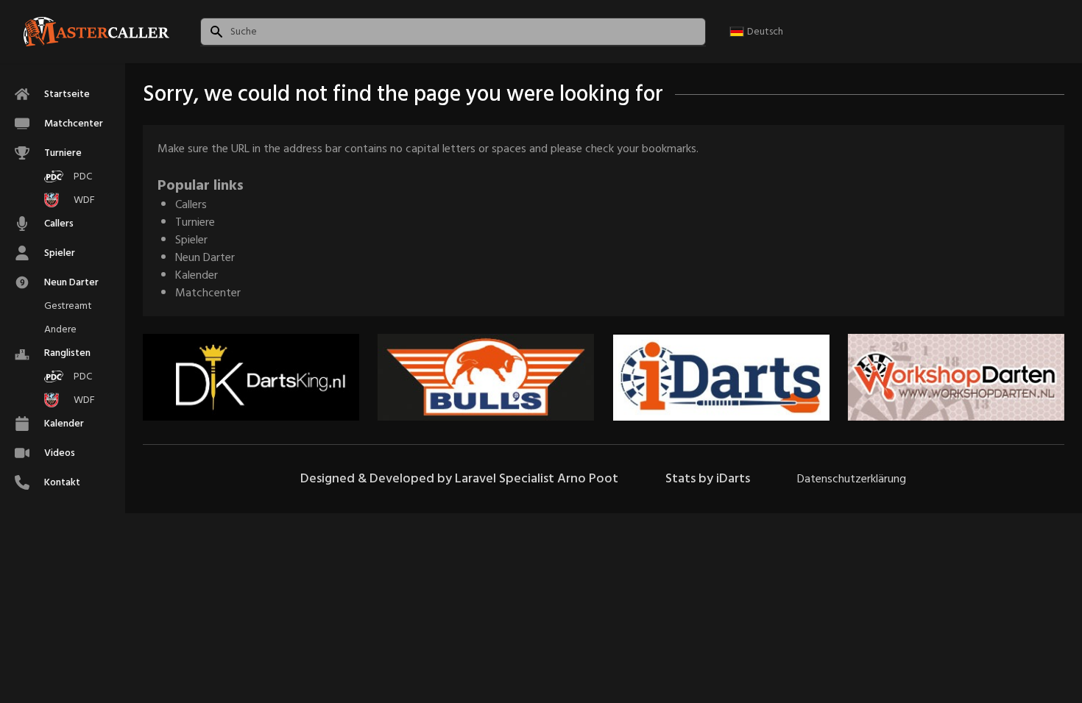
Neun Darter (205, 257)
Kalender (196, 275)
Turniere (195, 222)
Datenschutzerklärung (851, 478)
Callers (191, 204)
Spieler (191, 239)
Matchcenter (208, 292)
